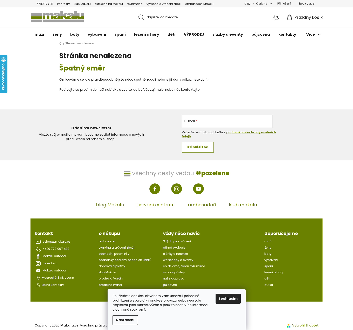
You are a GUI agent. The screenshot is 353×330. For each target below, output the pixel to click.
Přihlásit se (197, 147)
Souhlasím (228, 298)
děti (267, 278)
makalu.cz (50, 263)
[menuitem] (39, 34)
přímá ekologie (174, 247)
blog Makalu (110, 205)
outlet (268, 285)
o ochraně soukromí (129, 309)
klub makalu (243, 205)
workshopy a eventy (178, 260)
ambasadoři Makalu (199, 4)
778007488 (44, 4)
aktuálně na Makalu (109, 4)
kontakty (63, 4)
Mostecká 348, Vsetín (58, 278)
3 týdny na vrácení (177, 241)
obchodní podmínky (114, 254)
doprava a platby (112, 266)
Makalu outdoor (54, 256)
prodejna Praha (110, 285)
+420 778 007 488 (56, 249)
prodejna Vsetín (111, 278)
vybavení (271, 260)
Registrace (306, 3)
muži (267, 241)
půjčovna (170, 285)
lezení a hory (273, 272)
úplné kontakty (53, 285)
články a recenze (175, 254)
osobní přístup (174, 272)
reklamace (134, 4)
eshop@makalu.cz (56, 242)
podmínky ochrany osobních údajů (125, 260)
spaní (268, 266)
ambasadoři (202, 205)
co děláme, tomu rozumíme (184, 266)
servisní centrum (156, 205)
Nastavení (125, 320)
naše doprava (173, 278)
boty (267, 254)
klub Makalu (82, 4)
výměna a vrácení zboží (164, 4)
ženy (267, 247)
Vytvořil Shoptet (305, 325)
